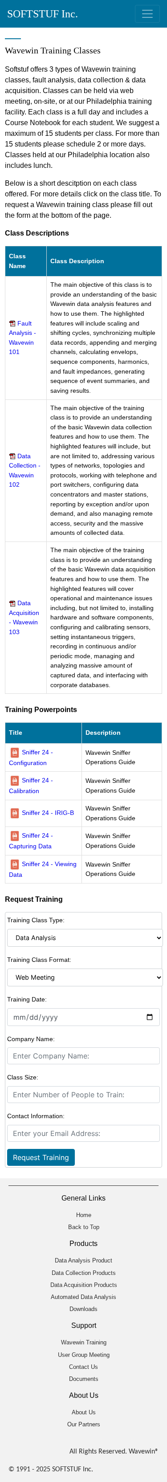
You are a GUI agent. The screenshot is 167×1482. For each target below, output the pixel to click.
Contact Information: (36, 1116)
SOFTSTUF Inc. (42, 14)
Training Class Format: (39, 959)
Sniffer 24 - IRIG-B (48, 812)
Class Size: (22, 1077)
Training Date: (27, 999)
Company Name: (31, 1038)
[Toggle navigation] (147, 14)
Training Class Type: (36, 920)
